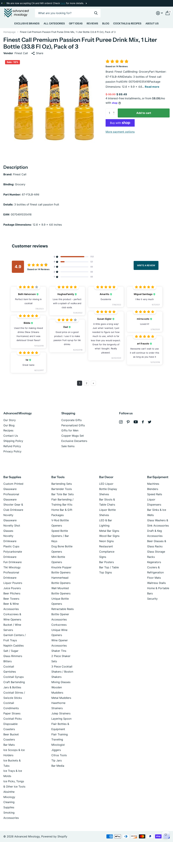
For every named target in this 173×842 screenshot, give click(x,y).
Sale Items (68, 446)
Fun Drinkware (12, 562)
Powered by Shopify (54, 836)
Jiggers (56, 750)
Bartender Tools (61, 489)
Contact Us (10, 435)
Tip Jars (56, 760)
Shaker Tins (58, 650)
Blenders (152, 489)
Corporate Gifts (71, 420)
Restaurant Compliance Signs (106, 552)
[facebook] (143, 421)
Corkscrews (59, 624)
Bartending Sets (61, 483)
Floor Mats (154, 577)
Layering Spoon (61, 718)
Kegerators (154, 562)
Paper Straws (11, 713)
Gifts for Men (69, 430)
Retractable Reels (62, 609)
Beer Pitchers (11, 593)
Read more (152, 86)
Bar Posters (106, 562)
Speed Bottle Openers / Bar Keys (60, 536)
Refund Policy (12, 446)
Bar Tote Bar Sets (62, 494)
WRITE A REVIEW (146, 265)
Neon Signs (106, 541)
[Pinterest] (128, 422)
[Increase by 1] (114, 110)
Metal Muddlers (61, 697)
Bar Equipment (157, 477)
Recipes (8, 430)
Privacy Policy (12, 451)
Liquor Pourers (12, 583)
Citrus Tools (59, 755)
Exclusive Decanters (74, 441)
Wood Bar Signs (109, 536)
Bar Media (57, 765)
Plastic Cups (11, 546)
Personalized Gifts (73, 425)
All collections (27, 24)
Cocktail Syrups (13, 677)
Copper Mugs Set (72, 435)
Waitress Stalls (156, 583)
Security (152, 598)
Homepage (9, 31)
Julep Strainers (60, 713)
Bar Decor (106, 477)
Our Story (9, 420)
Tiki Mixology (12, 567)
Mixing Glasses (60, 682)
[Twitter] (149, 422)
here (62, 3)
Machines (153, 483)
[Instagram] (121, 422)
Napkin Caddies (13, 645)
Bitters (7, 661)
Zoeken (96, 13)
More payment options (120, 131)
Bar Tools (58, 477)
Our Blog (9, 425)
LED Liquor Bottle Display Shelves (108, 489)
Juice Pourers (12, 588)
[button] (1, 3)
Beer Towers (11, 598)
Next (86, 3)
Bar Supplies (12, 477)
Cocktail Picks (12, 718)
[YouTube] (136, 421)
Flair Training (59, 734)
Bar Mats (9, 744)
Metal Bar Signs (109, 530)
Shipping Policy (13, 441)
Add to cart (143, 113)
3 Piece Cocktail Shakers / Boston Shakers (62, 672)
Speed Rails (154, 494)
